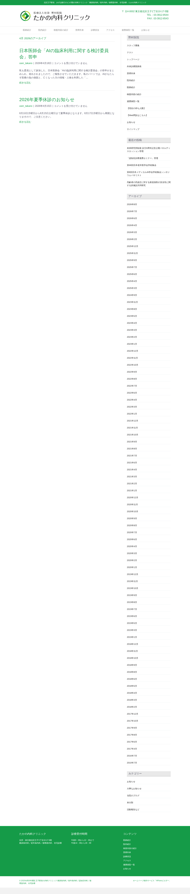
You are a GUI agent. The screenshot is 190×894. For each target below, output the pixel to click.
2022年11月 (132, 358)
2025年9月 (132, 260)
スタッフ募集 (133, 45)
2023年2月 (132, 337)
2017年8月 (132, 735)
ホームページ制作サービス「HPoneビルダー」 (152, 881)
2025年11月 (132, 253)
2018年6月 (132, 679)
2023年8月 (132, 309)
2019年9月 (132, 595)
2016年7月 (132, 756)
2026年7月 (132, 211)
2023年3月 (132, 330)
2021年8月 (132, 448)
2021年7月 (132, 455)
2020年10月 (132, 511)
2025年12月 (132, 246)
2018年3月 (132, 700)
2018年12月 (132, 644)
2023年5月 (132, 316)
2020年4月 (132, 546)
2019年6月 (132, 616)
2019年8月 (132, 602)
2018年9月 (132, 665)
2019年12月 (132, 574)
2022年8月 (132, 379)
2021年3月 (132, 476)
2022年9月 (132, 372)
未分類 (130, 802)
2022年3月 (132, 407)
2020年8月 (132, 525)
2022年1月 (132, 414)
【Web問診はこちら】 (137, 115)
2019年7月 (132, 609)
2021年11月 (132, 428)
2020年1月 (132, 567)
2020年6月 (132, 539)
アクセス (110, 30)
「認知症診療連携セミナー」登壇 (142, 158)
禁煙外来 (79, 30)
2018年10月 (132, 658)
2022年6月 (132, 393)
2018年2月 (132, 707)
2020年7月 (132, 532)
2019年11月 (132, 581)
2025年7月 (132, 267)
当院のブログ (133, 795)
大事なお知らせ (134, 788)
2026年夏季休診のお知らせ (47, 99)
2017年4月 (132, 749)
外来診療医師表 (134, 66)
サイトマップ (133, 129)
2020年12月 (132, 497)
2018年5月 (132, 686)
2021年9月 (132, 441)
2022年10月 (132, 365)
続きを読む (25, 82)
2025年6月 (132, 274)
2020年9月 (132, 518)
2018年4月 (132, 693)
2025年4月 (132, 281)
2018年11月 (132, 651)
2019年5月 (132, 623)
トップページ (133, 59)
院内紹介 (42, 30)
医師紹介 (27, 30)
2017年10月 (132, 721)
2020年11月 (132, 504)
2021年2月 (132, 483)
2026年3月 (132, 232)
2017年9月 (132, 728)
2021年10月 (132, 434)
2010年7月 (132, 763)
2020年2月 (132, 560)
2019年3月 (132, 630)
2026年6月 (132, 218)
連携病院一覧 (128, 30)
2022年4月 (132, 400)
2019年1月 (132, 637)
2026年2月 (132, 239)
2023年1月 (132, 344)
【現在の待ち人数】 (136, 108)
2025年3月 (132, 288)
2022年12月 (132, 351)
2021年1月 (132, 490)
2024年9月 (132, 295)
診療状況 (95, 30)
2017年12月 (132, 714)
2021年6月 (132, 462)
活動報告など (133, 809)
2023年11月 (132, 302)
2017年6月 (132, 742)
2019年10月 (132, 588)
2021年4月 (132, 469)
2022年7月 (132, 386)
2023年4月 (132, 323)
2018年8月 (132, 672)
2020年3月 (132, 553)
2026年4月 (132, 225)
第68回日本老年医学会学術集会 (141, 165)
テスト (130, 52)
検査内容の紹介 (61, 30)
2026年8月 (132, 204)
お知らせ (145, 30)
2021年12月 (132, 421)
